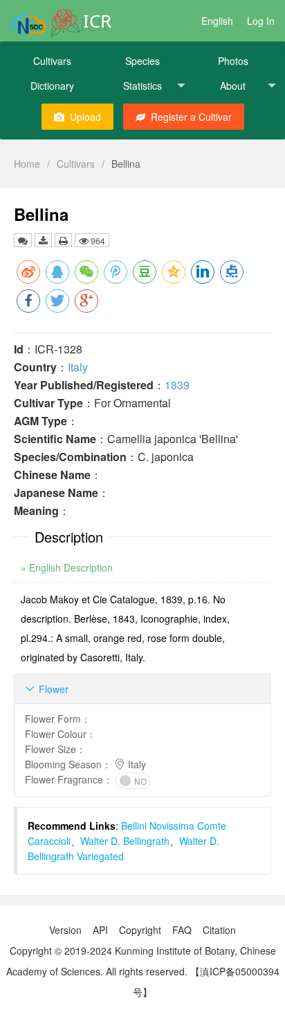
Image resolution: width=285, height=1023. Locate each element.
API (100, 930)
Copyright (140, 930)
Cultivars (52, 61)
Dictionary (52, 85)
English (217, 21)
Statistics (142, 85)
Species (142, 61)
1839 (177, 385)
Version (65, 930)
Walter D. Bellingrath (124, 841)
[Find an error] (23, 240)
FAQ (182, 930)
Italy (78, 367)
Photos (233, 61)
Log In (261, 21)
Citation (219, 930)
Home (27, 163)
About (233, 85)
